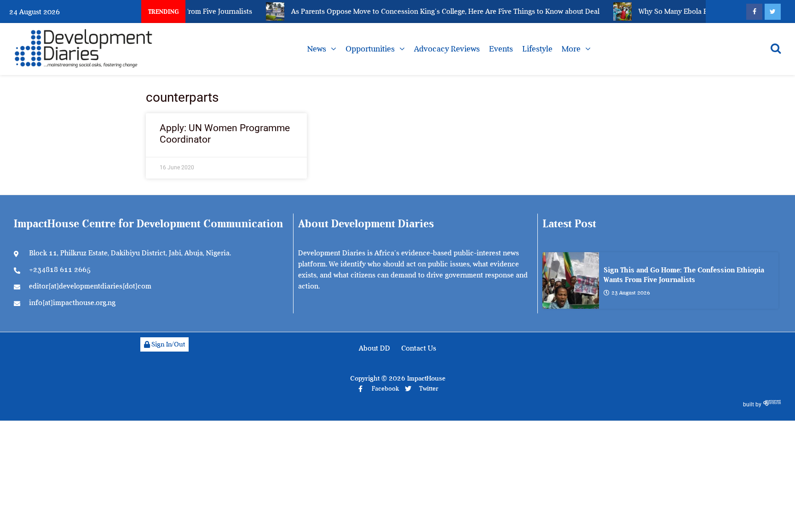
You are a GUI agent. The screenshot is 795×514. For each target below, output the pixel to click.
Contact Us (418, 348)
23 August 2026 (630, 292)
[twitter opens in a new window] (773, 12)
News (316, 48)
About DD (374, 348)
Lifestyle (537, 48)
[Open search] (776, 48)
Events (501, 48)
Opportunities (370, 48)
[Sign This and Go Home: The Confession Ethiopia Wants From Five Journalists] (570, 280)
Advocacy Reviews (447, 48)
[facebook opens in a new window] (754, 12)
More (571, 48)
